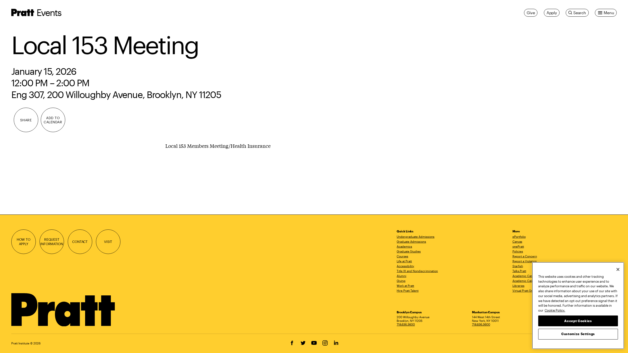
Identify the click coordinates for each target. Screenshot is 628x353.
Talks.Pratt (519, 271)
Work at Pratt (405, 285)
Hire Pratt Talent (408, 290)
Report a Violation (524, 261)
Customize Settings (578, 334)
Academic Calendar (526, 280)
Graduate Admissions (411, 241)
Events (49, 12)
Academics (404, 246)
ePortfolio (519, 236)
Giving (401, 280)
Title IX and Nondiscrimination (417, 271)
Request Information (51, 241)
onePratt (518, 246)
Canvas (517, 241)
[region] (578, 305)
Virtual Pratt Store (524, 290)
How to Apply (23, 241)
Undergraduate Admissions (415, 236)
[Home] (63, 310)
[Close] (618, 269)
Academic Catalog (525, 275)
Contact (80, 242)
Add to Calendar (53, 120)
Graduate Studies (409, 251)
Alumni (401, 275)
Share (26, 120)
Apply (552, 12)
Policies (517, 251)
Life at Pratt (404, 261)
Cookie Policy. (555, 310)
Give (531, 12)
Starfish (517, 266)
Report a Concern (524, 256)
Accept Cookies (578, 321)
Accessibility (405, 266)
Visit (108, 242)
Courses (402, 256)
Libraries (518, 285)
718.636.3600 (406, 324)
